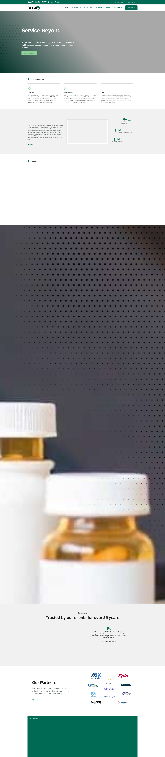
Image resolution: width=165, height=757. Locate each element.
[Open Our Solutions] (80, 8)
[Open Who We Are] (91, 8)
